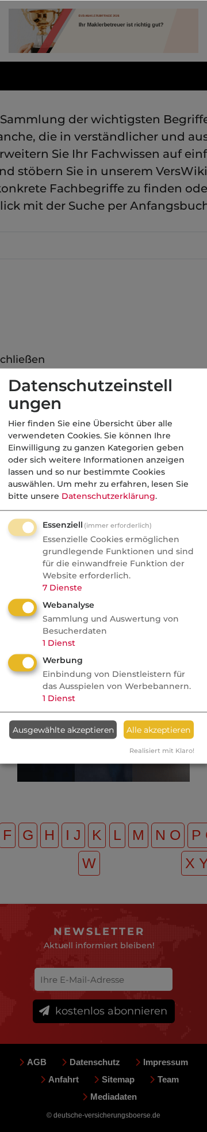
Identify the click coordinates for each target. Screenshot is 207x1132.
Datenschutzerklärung (108, 496)
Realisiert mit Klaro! (161, 751)
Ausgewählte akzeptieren (63, 729)
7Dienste (62, 587)
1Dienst (59, 643)
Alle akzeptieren (158, 729)
